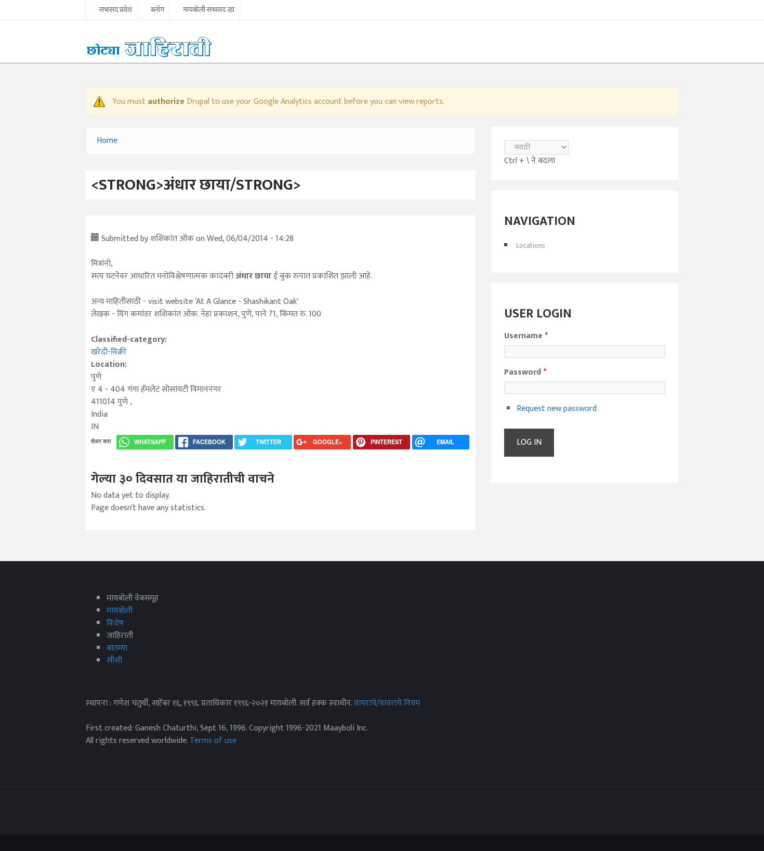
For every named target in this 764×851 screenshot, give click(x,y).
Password (525, 372)
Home (107, 141)
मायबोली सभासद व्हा (208, 10)
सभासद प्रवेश (115, 10)
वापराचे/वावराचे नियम (387, 703)
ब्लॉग (157, 10)
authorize (166, 102)
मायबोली (120, 611)
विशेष (115, 623)
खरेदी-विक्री (108, 352)
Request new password (557, 409)
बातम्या (117, 648)
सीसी (114, 661)
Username (526, 336)
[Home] (149, 46)
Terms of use (213, 741)
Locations (530, 245)
